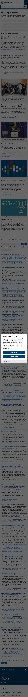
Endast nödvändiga (14, 356)
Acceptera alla (14, 352)
